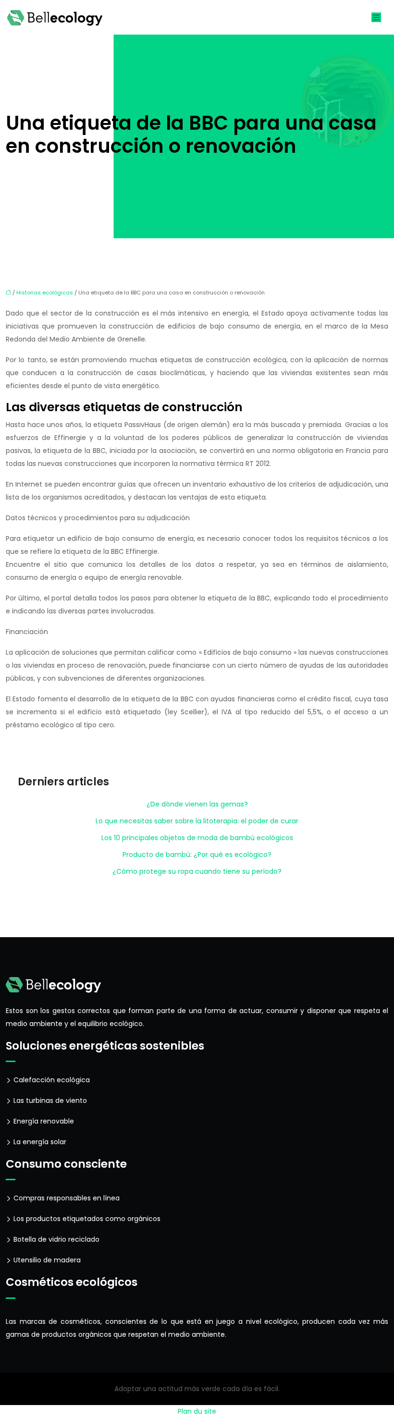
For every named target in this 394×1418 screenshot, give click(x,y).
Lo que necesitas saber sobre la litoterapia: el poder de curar (197, 821)
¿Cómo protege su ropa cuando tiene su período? (197, 871)
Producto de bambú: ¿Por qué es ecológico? (197, 854)
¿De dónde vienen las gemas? (197, 804)
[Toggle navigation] (376, 17)
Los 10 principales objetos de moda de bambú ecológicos (197, 838)
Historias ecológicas (44, 292)
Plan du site (197, 1411)
